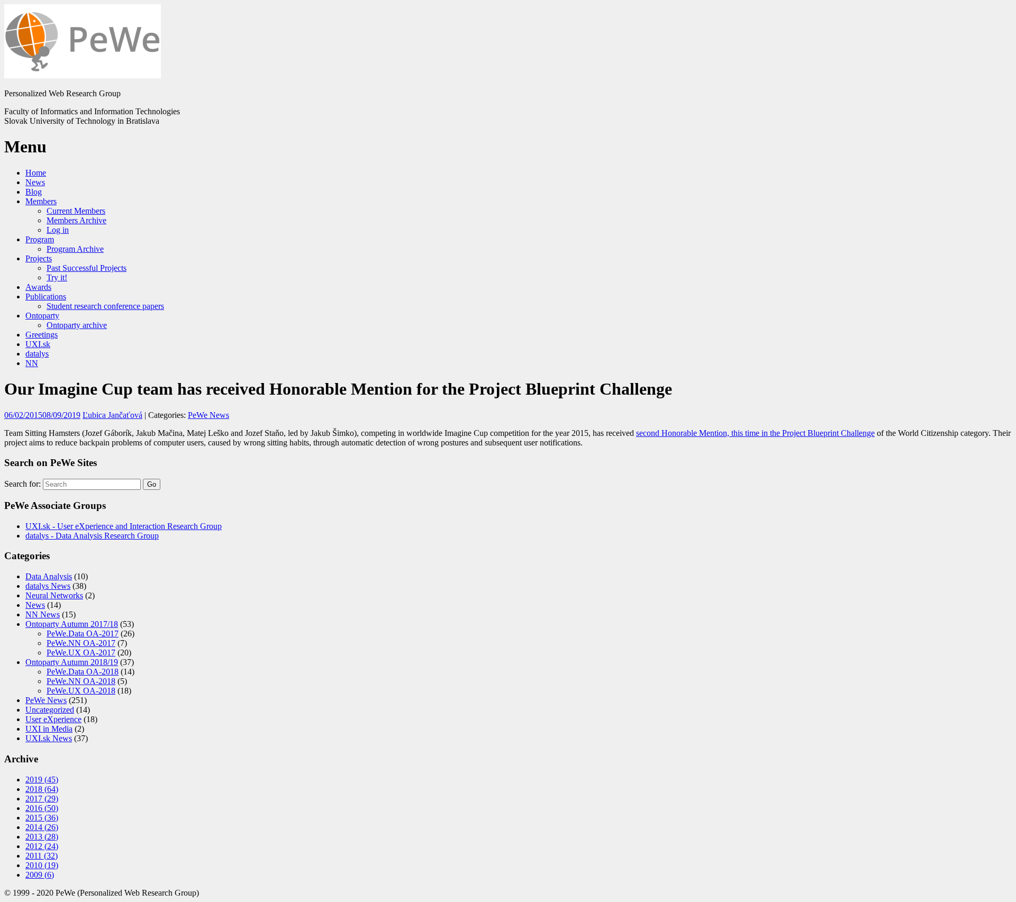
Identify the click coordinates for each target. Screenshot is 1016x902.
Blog (33, 191)
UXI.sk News (48, 738)
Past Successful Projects (86, 267)
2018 (41, 789)
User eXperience (53, 719)
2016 (41, 808)
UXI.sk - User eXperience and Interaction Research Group (123, 526)
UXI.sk (37, 344)
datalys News (47, 585)
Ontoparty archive (77, 325)
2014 (41, 827)
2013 (41, 836)
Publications (45, 296)
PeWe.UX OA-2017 (81, 652)
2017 (41, 798)
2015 (41, 817)
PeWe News (208, 415)
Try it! (57, 277)
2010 (41, 865)
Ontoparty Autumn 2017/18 (71, 623)
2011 (41, 855)
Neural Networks (54, 595)
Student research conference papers (105, 306)
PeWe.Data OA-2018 (83, 671)
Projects (38, 258)
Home (35, 172)
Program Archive (75, 248)
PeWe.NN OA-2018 (81, 681)
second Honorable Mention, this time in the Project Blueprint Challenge (755, 433)
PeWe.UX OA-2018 (81, 690)
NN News (42, 614)
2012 (41, 846)
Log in (58, 229)
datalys (37, 353)
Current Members (76, 210)
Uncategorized (49, 709)
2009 (39, 874)
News (35, 182)
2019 (41, 779)
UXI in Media (48, 728)
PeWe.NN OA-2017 (81, 643)
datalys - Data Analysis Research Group (92, 535)
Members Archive (76, 220)
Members (41, 201)
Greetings (41, 334)
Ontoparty (42, 315)
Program (39, 239)
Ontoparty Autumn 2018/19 (71, 662)
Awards (38, 287)
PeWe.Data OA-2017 (83, 633)
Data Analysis (48, 576)
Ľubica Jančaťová (112, 415)
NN (31, 363)
